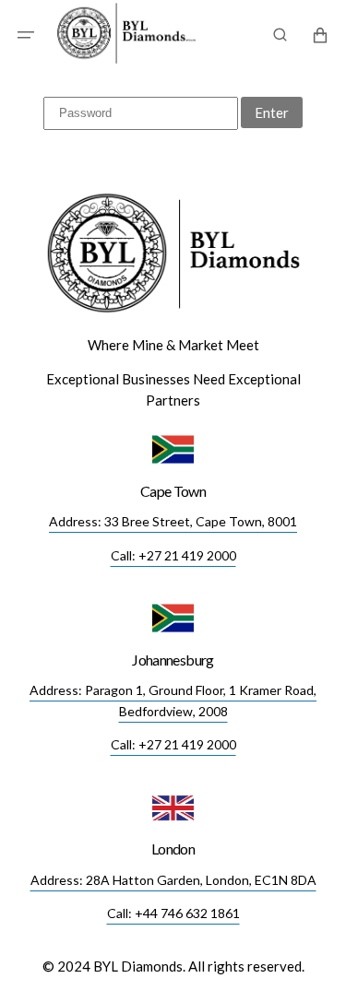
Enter (272, 112)
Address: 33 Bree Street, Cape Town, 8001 (173, 521)
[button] (26, 35)
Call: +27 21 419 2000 (173, 555)
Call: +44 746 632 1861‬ (173, 913)
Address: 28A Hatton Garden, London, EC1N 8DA (173, 880)
